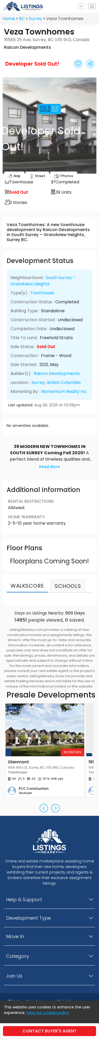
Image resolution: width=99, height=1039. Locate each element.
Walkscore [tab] (27, 585)
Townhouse (42, 293)
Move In (15, 936)
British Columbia (64, 382)
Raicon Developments (57, 373)
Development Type (28, 918)
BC (22, 19)
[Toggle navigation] (92, 6)
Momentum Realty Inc (64, 391)
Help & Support (24, 899)
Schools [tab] (68, 586)
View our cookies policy (47, 1012)
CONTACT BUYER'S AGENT (49, 1031)
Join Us (14, 976)
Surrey (35, 19)
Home (9, 19)
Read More (49, 466)
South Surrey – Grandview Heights (43, 281)
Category (17, 956)
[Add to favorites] (79, 708)
